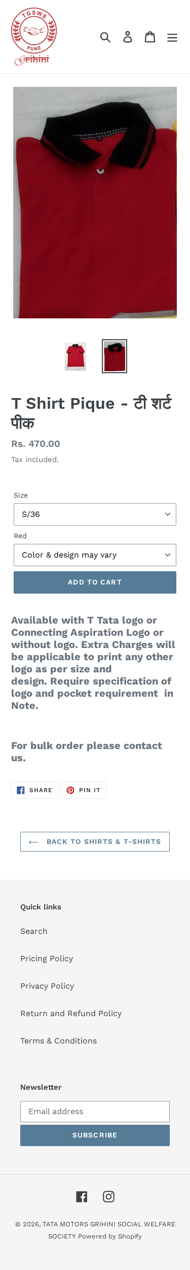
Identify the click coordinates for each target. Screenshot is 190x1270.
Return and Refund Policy (71, 1013)
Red (20, 536)
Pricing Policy (46, 958)
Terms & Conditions (58, 1041)
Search (34, 931)
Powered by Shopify (110, 1236)
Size (21, 495)
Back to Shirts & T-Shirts (102, 841)
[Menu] (172, 36)
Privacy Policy (47, 986)
